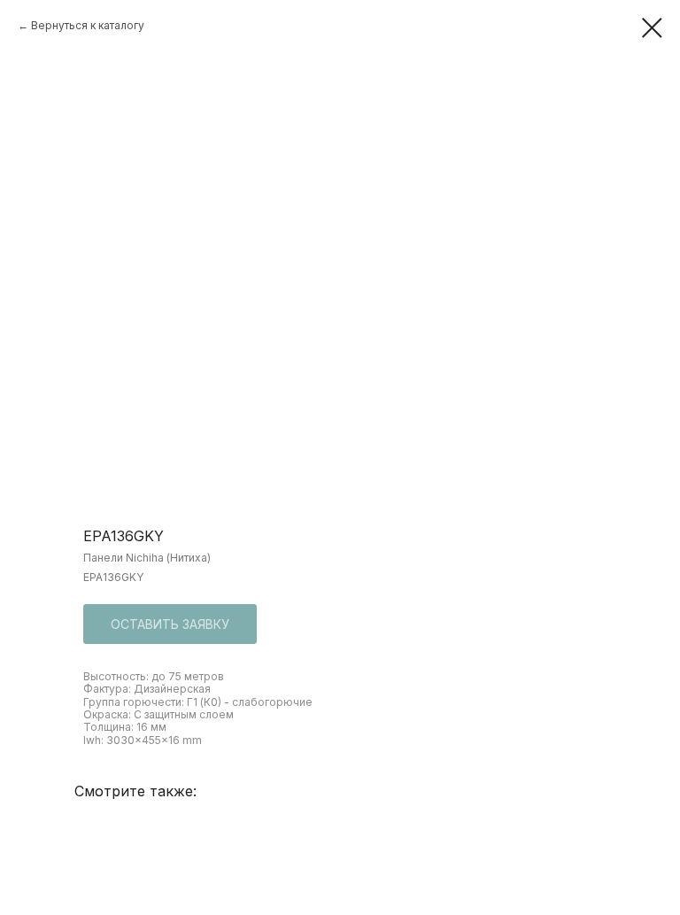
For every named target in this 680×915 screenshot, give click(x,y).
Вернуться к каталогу (87, 25)
